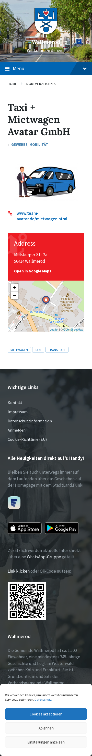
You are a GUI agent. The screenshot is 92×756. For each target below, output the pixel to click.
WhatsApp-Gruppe (44, 557)
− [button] (14, 295)
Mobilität (38, 144)
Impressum (18, 411)
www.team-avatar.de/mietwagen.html (42, 216)
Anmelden (17, 430)
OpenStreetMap (73, 329)
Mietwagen (19, 350)
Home (12, 83)
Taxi (38, 350)
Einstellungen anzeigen (46, 742)
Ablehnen (46, 728)
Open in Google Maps (32, 271)
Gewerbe (19, 144)
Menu (18, 68)
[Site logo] (45, 33)
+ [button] (14, 287)
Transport (57, 350)
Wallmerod (46, 42)
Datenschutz (43, 699)
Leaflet (54, 329)
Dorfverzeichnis (41, 83)
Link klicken (19, 571)
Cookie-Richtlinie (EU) (27, 439)
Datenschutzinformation (30, 420)
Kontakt (15, 402)
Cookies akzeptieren (46, 714)
